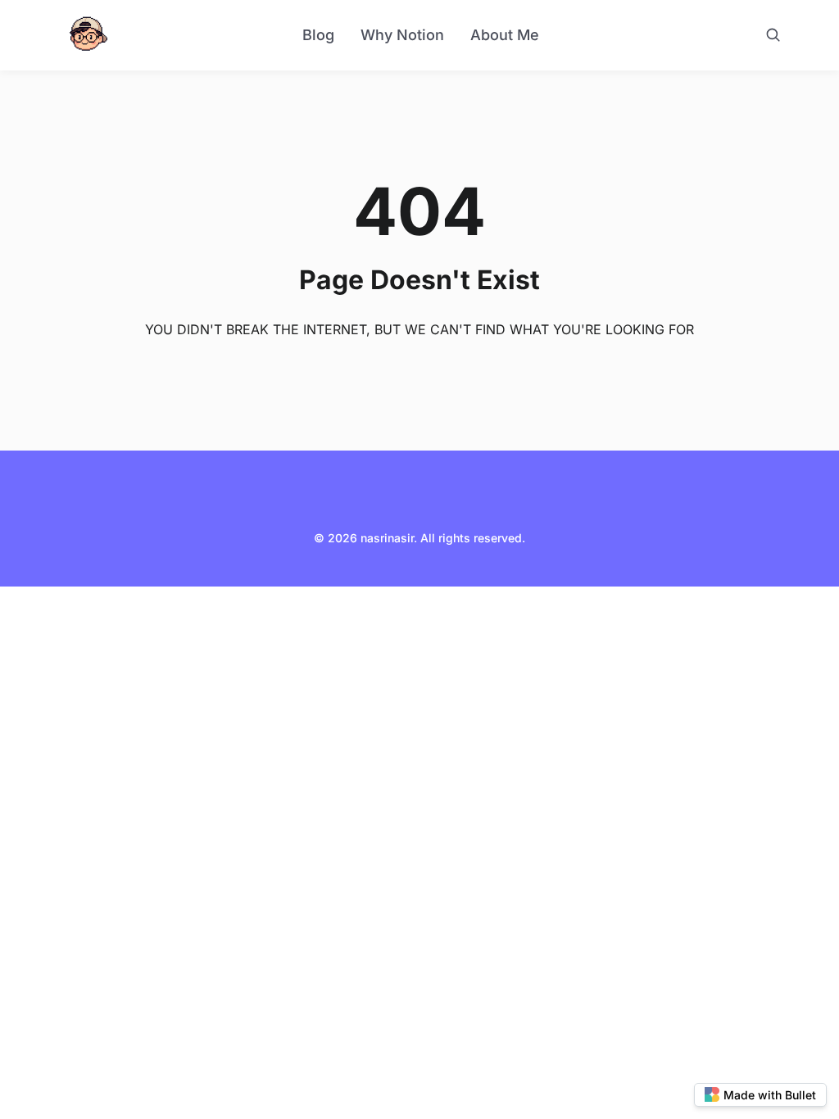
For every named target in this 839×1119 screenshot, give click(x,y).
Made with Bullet (769, 1095)
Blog (318, 34)
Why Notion (402, 34)
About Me (504, 34)
